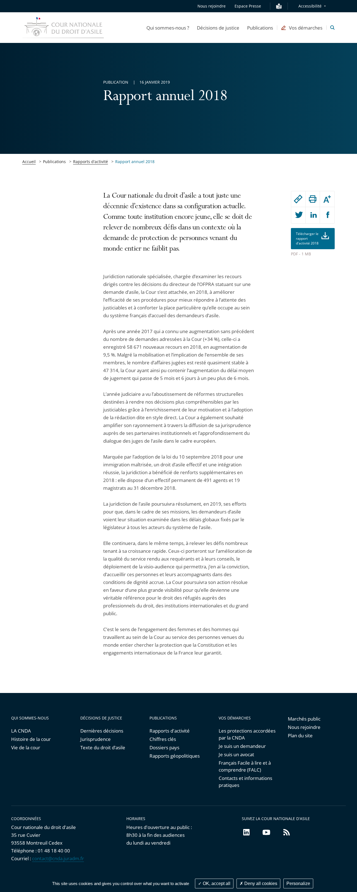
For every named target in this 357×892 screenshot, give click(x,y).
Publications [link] (54, 161)
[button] (167, 27)
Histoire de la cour (31, 739)
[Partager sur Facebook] (327, 215)
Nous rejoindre (211, 6)
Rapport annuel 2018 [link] (135, 161)
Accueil (29, 161)
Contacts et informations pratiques (245, 781)
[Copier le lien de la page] (298, 199)
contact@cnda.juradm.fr (58, 858)
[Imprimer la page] (313, 199)
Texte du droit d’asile (102, 747)
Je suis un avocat (236, 754)
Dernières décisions (101, 731)
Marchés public (304, 719)
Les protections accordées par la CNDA (247, 734)
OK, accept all (216, 883)
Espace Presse (248, 6)
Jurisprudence (95, 739)
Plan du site (300, 735)
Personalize (298, 883)
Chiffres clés (162, 739)
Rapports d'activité (90, 161)
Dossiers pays (164, 747)
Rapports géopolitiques (174, 756)
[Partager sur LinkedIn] (313, 215)
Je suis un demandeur (242, 746)
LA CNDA (21, 731)
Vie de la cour (25, 747)
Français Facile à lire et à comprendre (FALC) (245, 766)
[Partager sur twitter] (298, 215)
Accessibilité (310, 6)
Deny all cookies (260, 883)
